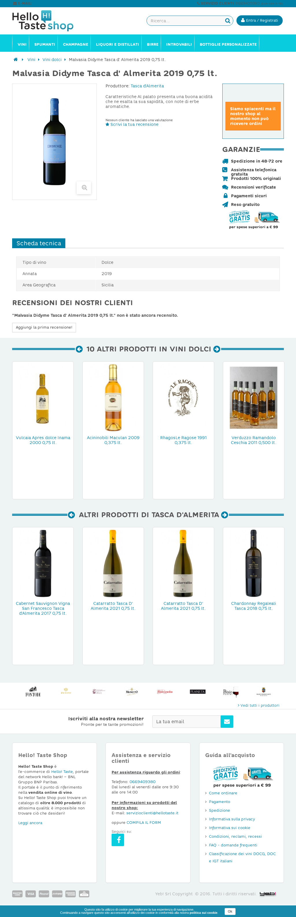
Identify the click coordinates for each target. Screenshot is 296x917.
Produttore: (118, 86)
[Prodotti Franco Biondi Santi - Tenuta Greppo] (263, 691)
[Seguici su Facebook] (118, 840)
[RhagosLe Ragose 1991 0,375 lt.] (183, 397)
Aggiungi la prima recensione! (44, 327)
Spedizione (219, 810)
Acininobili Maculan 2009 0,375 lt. (113, 440)
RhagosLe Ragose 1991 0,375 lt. (183, 440)
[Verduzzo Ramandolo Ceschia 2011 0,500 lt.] (253, 397)
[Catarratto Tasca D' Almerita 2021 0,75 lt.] (113, 563)
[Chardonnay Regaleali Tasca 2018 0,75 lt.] (253, 563)
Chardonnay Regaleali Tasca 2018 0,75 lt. (253, 606)
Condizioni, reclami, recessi (235, 836)
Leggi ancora (30, 823)
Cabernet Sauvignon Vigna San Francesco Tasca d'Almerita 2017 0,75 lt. (43, 608)
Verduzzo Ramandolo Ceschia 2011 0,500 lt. (253, 440)
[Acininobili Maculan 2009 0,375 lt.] (113, 397)
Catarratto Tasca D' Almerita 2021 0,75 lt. (113, 606)
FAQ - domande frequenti (233, 845)
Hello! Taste (62, 771)
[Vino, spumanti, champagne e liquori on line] (43, 21)
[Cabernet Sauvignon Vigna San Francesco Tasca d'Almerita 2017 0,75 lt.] (43, 563)
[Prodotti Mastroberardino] (165, 691)
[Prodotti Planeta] (198, 691)
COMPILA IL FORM (144, 822)
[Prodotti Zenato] (66, 691)
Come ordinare (223, 793)
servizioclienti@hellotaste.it (57, 3)
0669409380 (143, 782)
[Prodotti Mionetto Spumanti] (132, 691)
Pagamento (219, 802)
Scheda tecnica (38, 243)
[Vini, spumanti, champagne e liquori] (16, 59)
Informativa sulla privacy (232, 819)
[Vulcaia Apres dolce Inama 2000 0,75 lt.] (43, 397)
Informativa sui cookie (229, 828)
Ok (230, 911)
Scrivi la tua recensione (133, 124)
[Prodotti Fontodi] (33, 691)
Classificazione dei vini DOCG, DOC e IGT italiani (242, 857)
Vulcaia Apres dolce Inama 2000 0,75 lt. (43, 440)
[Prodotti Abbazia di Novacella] (99, 691)
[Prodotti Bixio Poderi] (230, 691)
